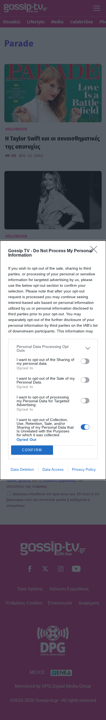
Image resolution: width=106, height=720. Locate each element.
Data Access (53, 469)
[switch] (85, 361)
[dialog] (53, 360)
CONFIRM (32, 450)
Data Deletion (22, 469)
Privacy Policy (84, 469)
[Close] (95, 251)
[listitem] (53, 348)
